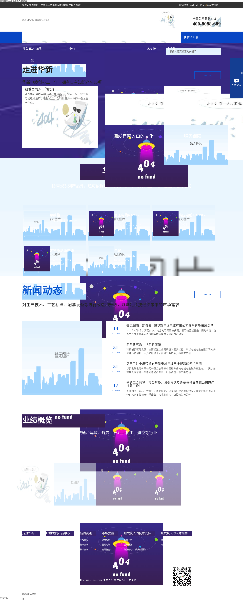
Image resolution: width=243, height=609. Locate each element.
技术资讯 (84, 549)
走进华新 (52, 37)
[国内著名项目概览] (75, 484)
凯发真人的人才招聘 (171, 39)
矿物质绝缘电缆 (62, 250)
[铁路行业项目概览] (33, 484)
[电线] (101, 256)
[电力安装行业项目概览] (117, 484)
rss (191, 5)
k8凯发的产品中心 (72, 39)
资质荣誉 (26, 554)
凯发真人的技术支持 (151, 39)
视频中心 (26, 559)
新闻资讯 (92, 37)
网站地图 (183, 5)
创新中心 (128, 540)
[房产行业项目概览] (160, 484)
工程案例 (131, 37)
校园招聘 (165, 540)
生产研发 (128, 545)
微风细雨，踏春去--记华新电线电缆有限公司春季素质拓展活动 (170, 325)
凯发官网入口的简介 (31, 540)
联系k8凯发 (190, 37)
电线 (117, 250)
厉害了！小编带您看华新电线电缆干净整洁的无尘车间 (164, 363)
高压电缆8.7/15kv (192, 215)
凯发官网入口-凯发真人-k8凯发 (35, 20)
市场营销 (112, 37)
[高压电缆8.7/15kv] (165, 220)
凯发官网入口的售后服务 (135, 549)
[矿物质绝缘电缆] (36, 256)
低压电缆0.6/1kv (127, 215)
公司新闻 (84, 540)
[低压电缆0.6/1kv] (101, 220)
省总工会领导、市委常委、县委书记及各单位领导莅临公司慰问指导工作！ (170, 384)
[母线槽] (36, 220)
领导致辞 (26, 545)
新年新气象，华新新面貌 (143, 344)
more (207, 75)
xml (196, 5)
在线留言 (106, 549)
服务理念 (106, 540)
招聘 (163, 545)
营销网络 (106, 545)
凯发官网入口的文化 (31, 549)
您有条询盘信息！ (210, 5)
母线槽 (55, 215)
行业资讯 (84, 545)
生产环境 (26, 564)
